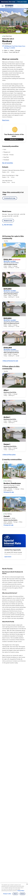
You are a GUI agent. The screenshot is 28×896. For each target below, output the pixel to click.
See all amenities (7, 163)
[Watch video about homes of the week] (14, 129)
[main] (14, 452)
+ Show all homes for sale (10, 361)
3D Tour (18, 31)
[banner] (14, 2)
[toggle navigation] (3, 6)
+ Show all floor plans (9, 454)
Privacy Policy (20, 890)
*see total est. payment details (11, 262)
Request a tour (8, 220)
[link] (14, 21)
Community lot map (9, 198)
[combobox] (21, 5)
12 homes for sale (9, 492)
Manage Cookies (7, 893)
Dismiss (22, 893)
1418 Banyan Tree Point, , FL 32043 (14, 47)
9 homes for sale (8, 525)
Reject (15, 893)
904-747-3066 (8, 225)
